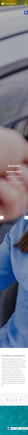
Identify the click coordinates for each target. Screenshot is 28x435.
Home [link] (4, 182)
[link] (26, 12)
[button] (7, 400)
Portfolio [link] (10, 182)
